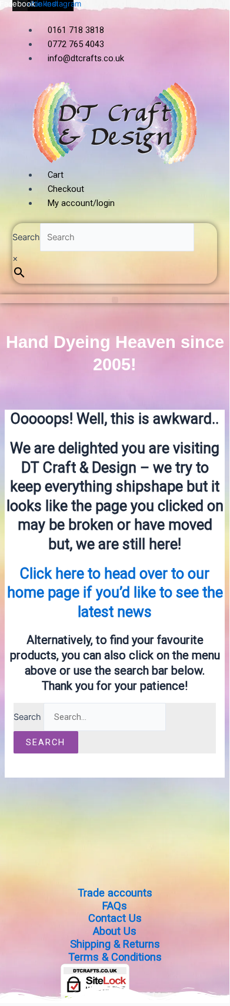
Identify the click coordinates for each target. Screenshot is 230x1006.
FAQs (114, 905)
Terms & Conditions (115, 957)
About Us (114, 931)
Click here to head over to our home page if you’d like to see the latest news (115, 592)
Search (26, 237)
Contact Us (115, 918)
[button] (115, 300)
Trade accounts (115, 893)
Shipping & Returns (115, 944)
